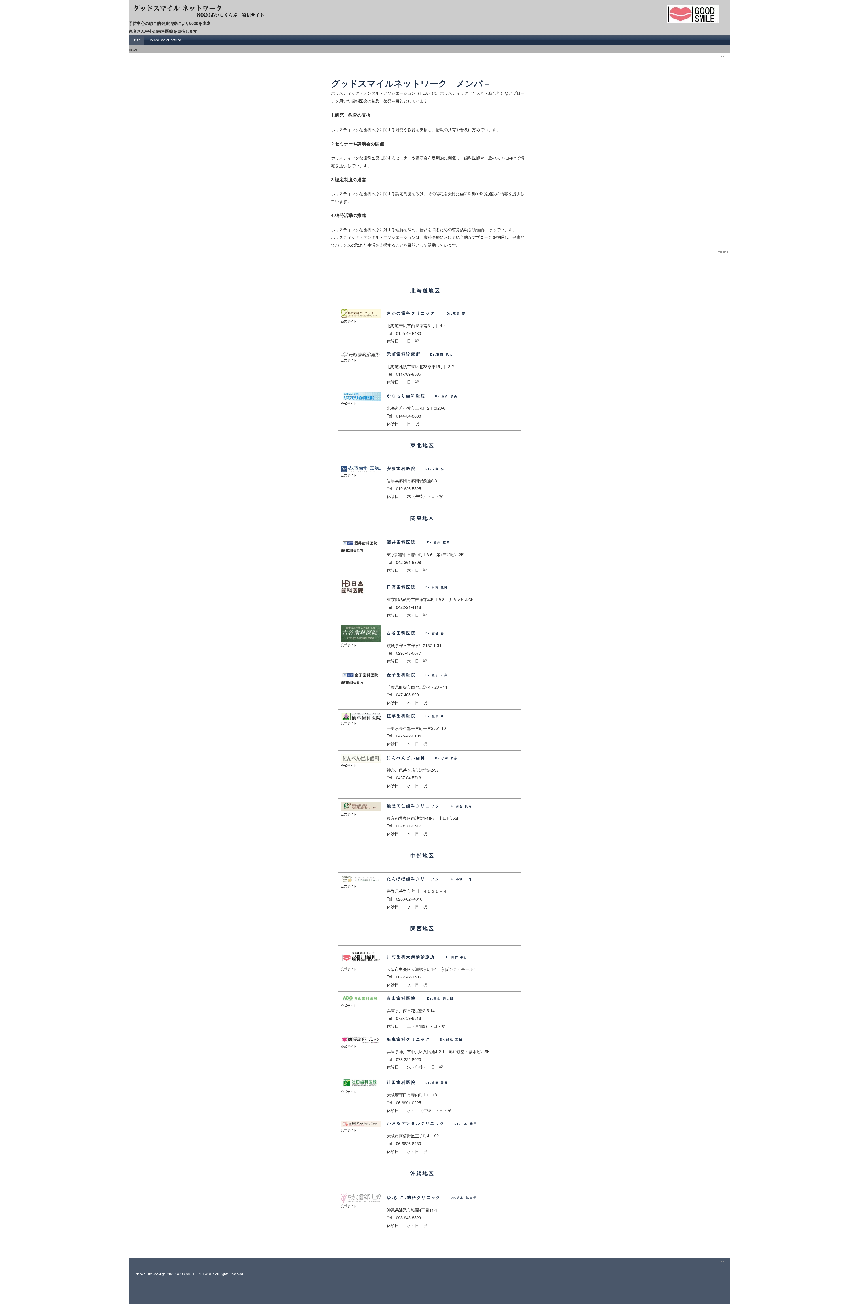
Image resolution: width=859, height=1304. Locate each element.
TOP (137, 40)
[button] (466, 395)
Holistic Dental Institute (165, 40)
